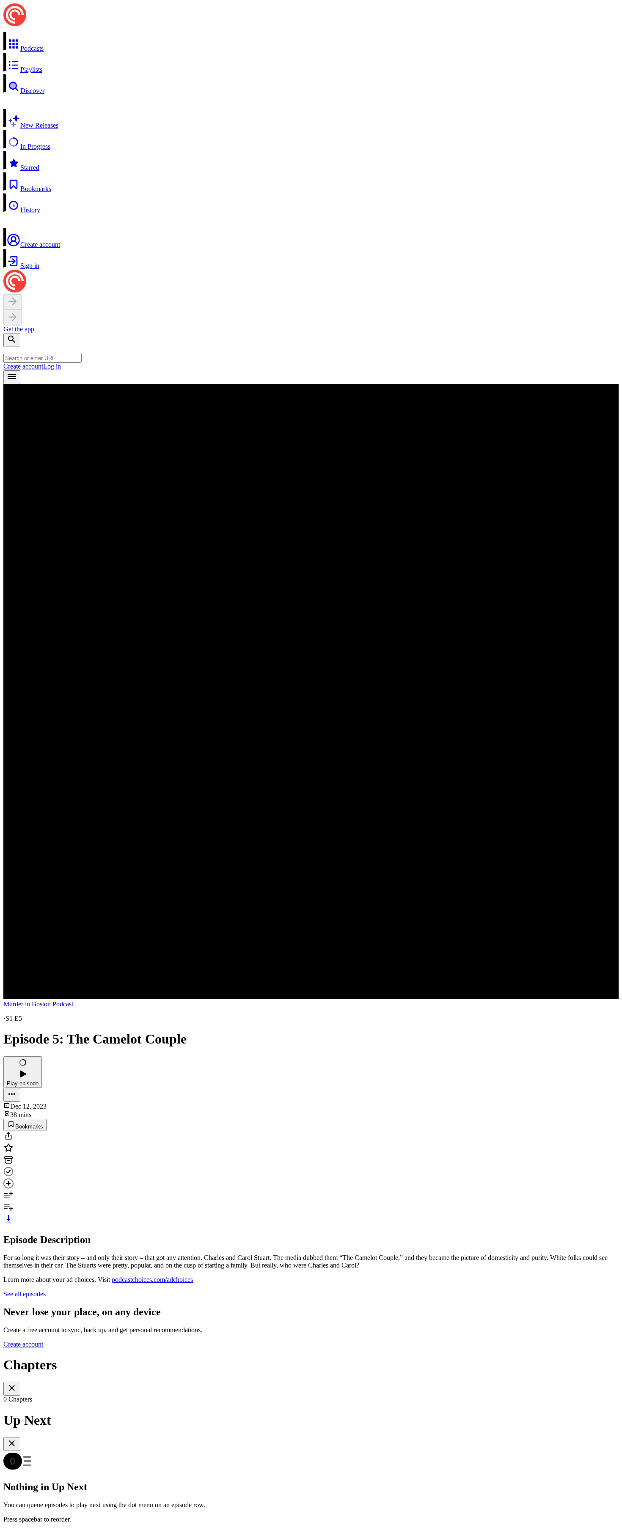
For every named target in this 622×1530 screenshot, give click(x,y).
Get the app (18, 329)
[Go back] (12, 302)
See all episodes (24, 1294)
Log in (52, 366)
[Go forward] (12, 317)
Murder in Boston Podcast (38, 1004)
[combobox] (42, 358)
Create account (23, 366)
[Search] (11, 340)
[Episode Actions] (11, 1095)
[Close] (11, 1389)
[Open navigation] (11, 377)
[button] (311, 41)
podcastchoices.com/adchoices (152, 1279)
